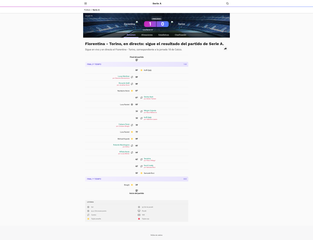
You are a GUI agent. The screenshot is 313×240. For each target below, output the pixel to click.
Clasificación (180, 35)
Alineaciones (147, 35)
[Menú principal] (85, 3)
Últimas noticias (121, 3)
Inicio (93, 3)
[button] (225, 48)
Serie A (96, 10)
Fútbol (87, 10)
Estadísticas (163, 35)
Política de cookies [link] (156, 235)
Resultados (104, 3)
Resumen (131, 35)
